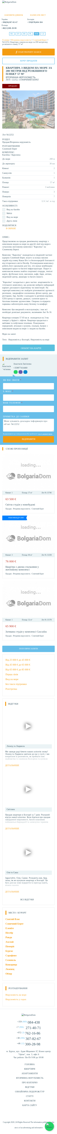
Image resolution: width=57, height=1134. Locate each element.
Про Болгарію (29, 1082)
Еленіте (9, 928)
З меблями (50, 187)
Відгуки (29, 1087)
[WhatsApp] (22, 10)
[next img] (51, 472)
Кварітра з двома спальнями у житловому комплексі (22, 568)
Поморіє (9, 946)
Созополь (10, 960)
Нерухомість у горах (15, 999)
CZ (43, 34)
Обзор (8, 973)
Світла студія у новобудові (20, 504)
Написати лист (38, 15)
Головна (5, 40)
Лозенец (9, 969)
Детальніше (12, 765)
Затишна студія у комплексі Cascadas (26, 631)
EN (18, 34)
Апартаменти (30, 1073)
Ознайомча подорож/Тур (29, 1092)
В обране (11, 228)
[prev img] (6, 472)
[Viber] (27, 10)
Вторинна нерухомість (21, 40)
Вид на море (12, 217)
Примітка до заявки (16, 416)
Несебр (9, 932)
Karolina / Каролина (11, 155)
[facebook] (21, 1115)
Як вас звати (12, 380)
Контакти (29, 1101)
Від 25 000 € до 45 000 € (17, 660)
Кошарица (11, 964)
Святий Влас (12, 919)
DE (24, 34)
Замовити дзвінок (13, 15)
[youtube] (36, 1115)
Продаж (5, 142)
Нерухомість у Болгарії (18, 340)
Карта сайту (29, 1105)
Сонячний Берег (40, 40)
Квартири (29, 1069)
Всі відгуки (27, 899)
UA (36, 34)
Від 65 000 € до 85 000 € (17, 669)
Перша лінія (11, 674)
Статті (29, 1096)
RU (11, 34)
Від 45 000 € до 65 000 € (17, 664)
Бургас (9, 951)
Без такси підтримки (16, 684)
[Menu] (53, 3)
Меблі (9, 213)
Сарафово (11, 955)
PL (30, 34)
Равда (8, 937)
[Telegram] (33, 10)
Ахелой (9, 942)
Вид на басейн (13, 209)
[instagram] (29, 1115)
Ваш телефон (12, 403)
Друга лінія (12, 221)
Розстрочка (11, 689)
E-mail (8, 391)
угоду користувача (45, 434)
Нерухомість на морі (40, 340)
